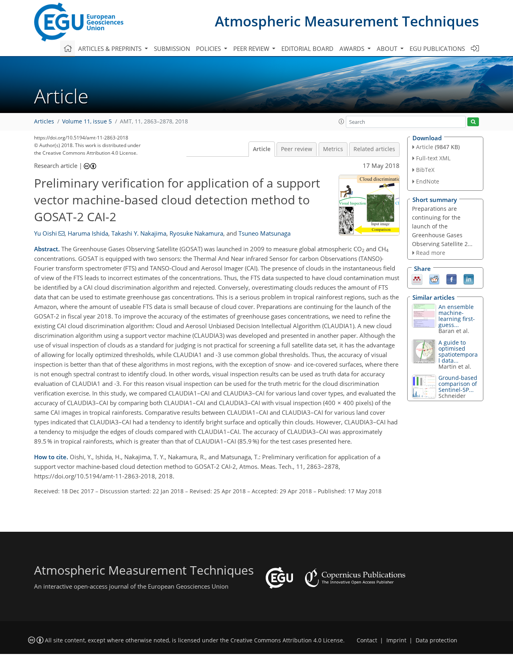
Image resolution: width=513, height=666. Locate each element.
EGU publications (437, 48)
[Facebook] (451, 279)
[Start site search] (473, 122)
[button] (341, 121)
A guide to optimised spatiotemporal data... (458, 351)
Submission (172, 48)
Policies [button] (209, 48)
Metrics (333, 149)
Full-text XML (433, 158)
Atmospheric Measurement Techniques (347, 21)
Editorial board (307, 48)
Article (262, 149)
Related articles (374, 149)
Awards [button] (352, 48)
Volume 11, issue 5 (87, 121)
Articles (44, 121)
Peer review (296, 149)
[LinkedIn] (468, 279)
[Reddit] (434, 279)
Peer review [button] (252, 48)
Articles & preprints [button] (110, 48)
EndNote (427, 181)
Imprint (396, 640)
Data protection (436, 640)
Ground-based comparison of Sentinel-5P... (457, 384)
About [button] (388, 48)
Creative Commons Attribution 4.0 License (286, 640)
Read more (430, 252)
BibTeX (425, 170)
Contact (367, 640)
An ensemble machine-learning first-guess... (456, 316)
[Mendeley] (417, 279)
